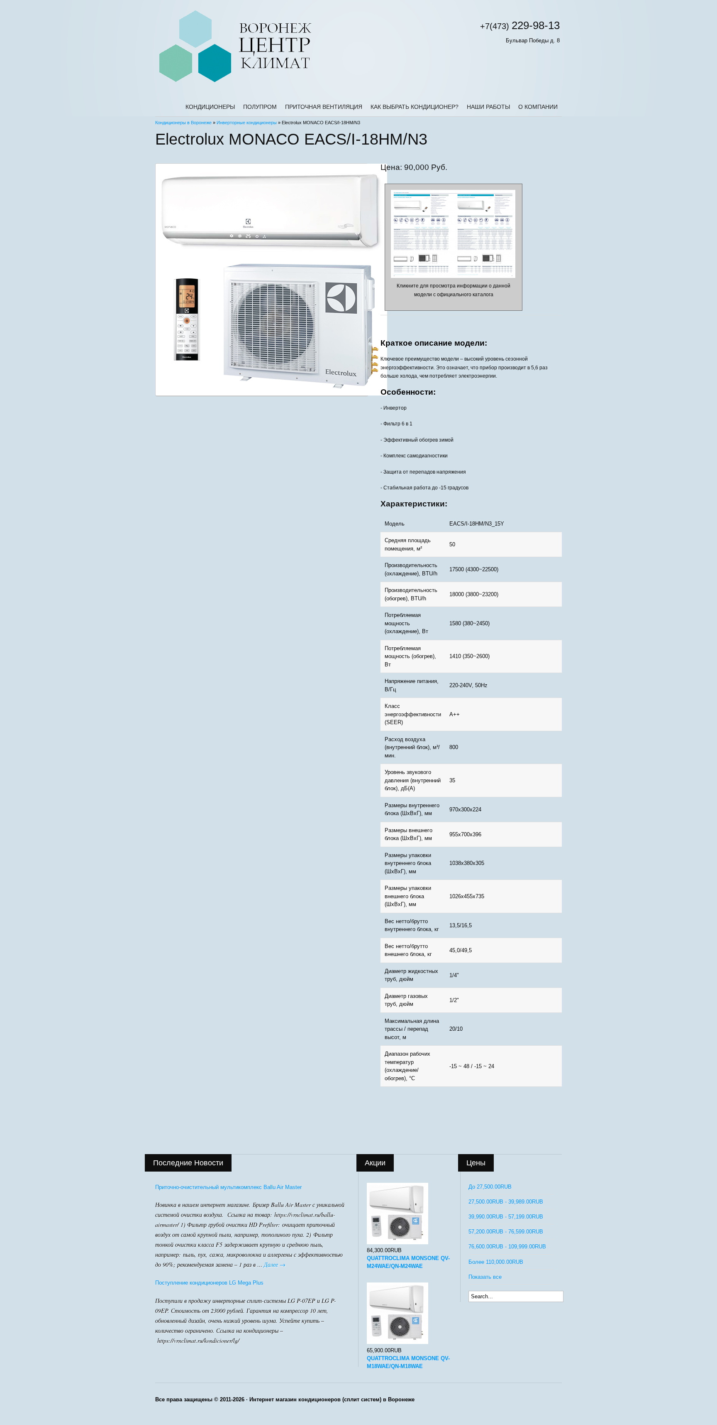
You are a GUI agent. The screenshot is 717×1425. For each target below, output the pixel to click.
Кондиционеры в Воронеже (183, 122)
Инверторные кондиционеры (247, 122)
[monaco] (261, 279)
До (490, 1187)
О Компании (538, 106)
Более (495, 1262)
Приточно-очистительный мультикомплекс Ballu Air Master (228, 1187)
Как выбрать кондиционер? (414, 106)
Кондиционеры (210, 106)
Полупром (260, 106)
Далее (274, 1264)
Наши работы (488, 106)
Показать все (485, 1277)
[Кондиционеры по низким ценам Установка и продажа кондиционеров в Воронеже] (235, 82)
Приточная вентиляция (323, 106)
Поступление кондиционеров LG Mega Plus (209, 1283)
